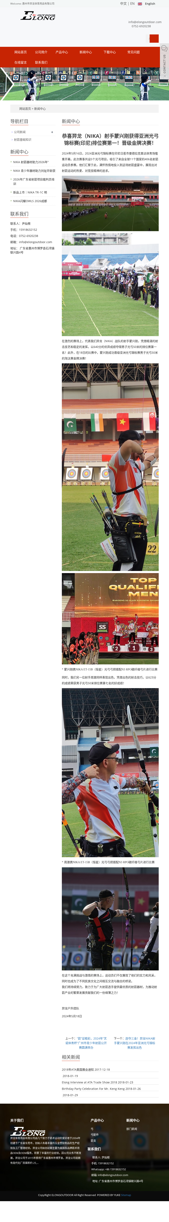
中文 (123, 3)
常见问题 (134, 52)
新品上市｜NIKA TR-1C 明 (30, 192)
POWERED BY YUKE (109, 1195)
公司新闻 (20, 132)
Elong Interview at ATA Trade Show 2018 (89, 1082)
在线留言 (20, 62)
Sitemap (126, 1195)
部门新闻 (131, 1129)
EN (132, 3)
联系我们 (41, 62)
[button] (70, 52)
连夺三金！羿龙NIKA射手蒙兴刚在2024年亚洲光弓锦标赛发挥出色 (134, 1042)
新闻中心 (86, 52)
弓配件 (95, 1134)
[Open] (164, 61)
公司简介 (41, 52)
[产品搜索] (154, 38)
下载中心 (110, 52)
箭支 (93, 1140)
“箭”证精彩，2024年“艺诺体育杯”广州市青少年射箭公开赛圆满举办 (86, 1042)
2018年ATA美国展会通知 (78, 1069)
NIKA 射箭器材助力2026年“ (31, 162)
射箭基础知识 (22, 139)
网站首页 (20, 52)
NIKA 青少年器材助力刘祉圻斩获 (34, 171)
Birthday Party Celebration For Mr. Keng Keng (93, 1089)
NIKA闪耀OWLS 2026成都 (30, 201)
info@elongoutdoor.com (145, 22)
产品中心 (62, 52)
